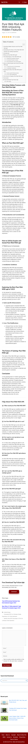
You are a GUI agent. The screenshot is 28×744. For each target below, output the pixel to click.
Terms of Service (14, 739)
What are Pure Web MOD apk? (10, 55)
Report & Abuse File (21, 735)
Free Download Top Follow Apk (11, 79)
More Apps (9, 81)
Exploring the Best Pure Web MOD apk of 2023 (13, 70)
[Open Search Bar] (19, 2)
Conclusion (6, 78)
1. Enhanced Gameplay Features (12, 58)
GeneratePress (21, 742)
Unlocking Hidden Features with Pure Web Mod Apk (13, 47)
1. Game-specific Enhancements (12, 73)
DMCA (4, 737)
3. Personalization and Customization (13, 61)
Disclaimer (15, 737)
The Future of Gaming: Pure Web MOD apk (13, 76)
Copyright (13, 735)
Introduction (6, 53)
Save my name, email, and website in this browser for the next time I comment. (14, 660)
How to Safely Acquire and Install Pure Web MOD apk (13, 64)
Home (3, 735)
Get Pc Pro (4, 2)
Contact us (9, 737)
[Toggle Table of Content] (23, 44)
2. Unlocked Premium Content (12, 60)
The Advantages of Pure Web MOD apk (12, 56)
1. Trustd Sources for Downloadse (13, 66)
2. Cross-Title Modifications (11, 74)
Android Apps (7, 612)
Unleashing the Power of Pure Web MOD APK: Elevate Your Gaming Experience (14, 50)
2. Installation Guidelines (11, 68)
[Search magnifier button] (26, 680)
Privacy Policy (22, 737)
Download (14, 591)
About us (8, 735)
